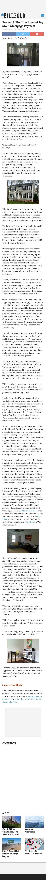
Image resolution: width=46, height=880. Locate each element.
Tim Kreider (30, 522)
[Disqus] (23, 775)
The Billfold (13, 15)
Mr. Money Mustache (28, 511)
